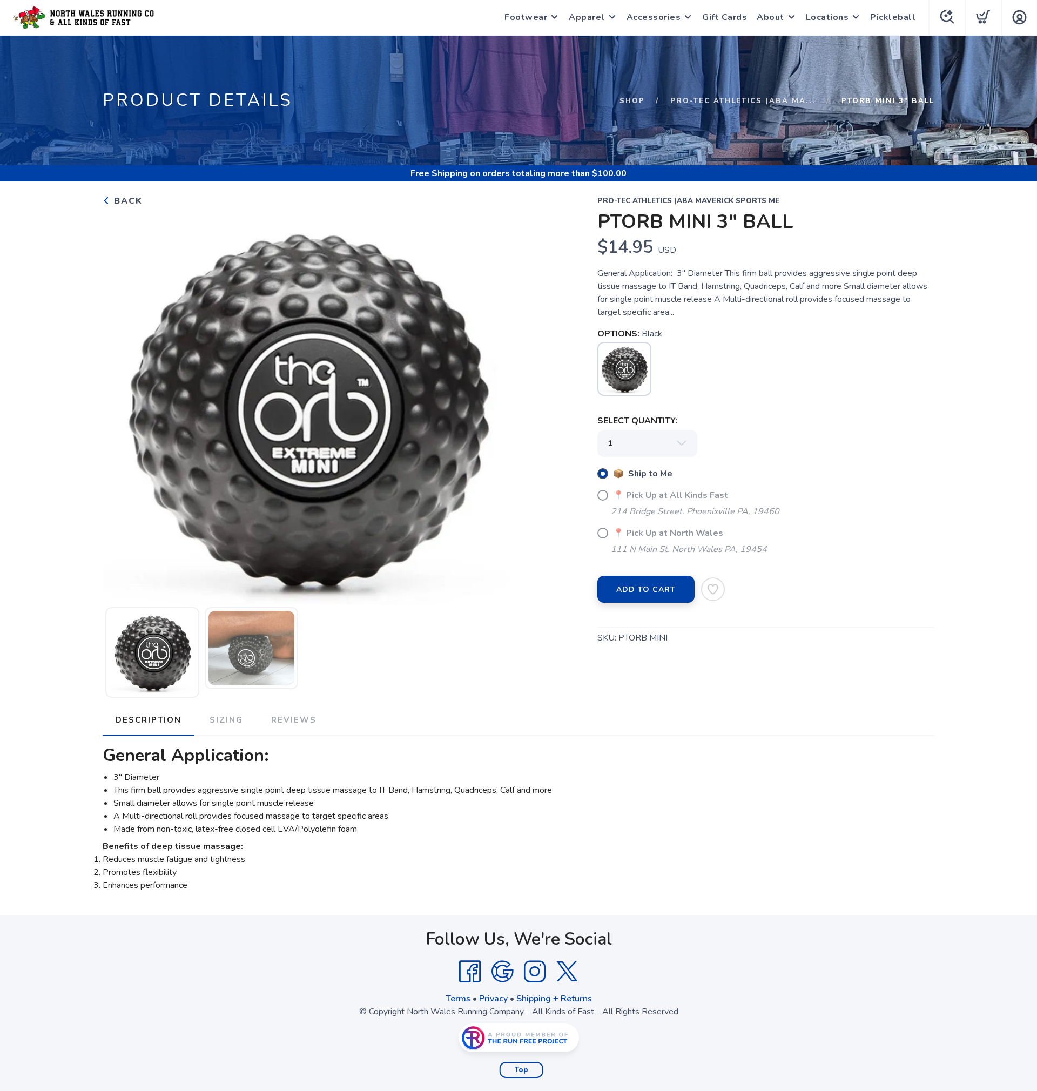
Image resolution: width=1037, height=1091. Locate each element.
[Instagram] (534, 971)
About (770, 17)
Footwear (525, 17)
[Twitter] (567, 971)
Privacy (493, 999)
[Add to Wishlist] (713, 589)
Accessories (654, 17)
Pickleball (892, 17)
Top (521, 1070)
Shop (632, 101)
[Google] (502, 971)
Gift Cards (724, 17)
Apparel (587, 17)
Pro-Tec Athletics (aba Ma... (743, 101)
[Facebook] (470, 971)
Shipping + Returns (554, 999)
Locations (827, 17)
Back (127, 201)
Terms (458, 999)
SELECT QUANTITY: (637, 421)
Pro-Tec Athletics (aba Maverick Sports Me (688, 201)
